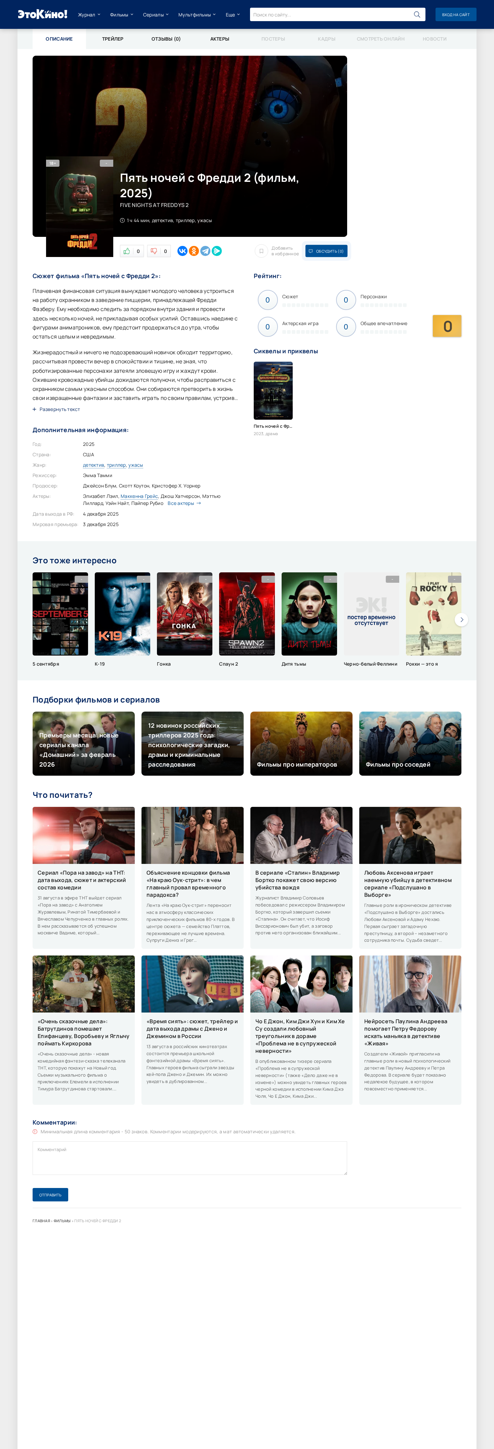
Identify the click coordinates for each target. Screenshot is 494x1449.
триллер (116, 465)
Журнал (86, 14)
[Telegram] (205, 251)
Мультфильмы (194, 14)
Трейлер (113, 39)
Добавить (285, 251)
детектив (93, 465)
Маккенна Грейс (139, 496)
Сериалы (153, 14)
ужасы (135, 465)
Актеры (220, 39)
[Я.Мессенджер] (217, 251)
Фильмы (119, 14)
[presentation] (461, 619)
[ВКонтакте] (182, 251)
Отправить (50, 1194)
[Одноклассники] (194, 251)
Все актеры (181, 503)
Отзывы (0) (166, 39)
